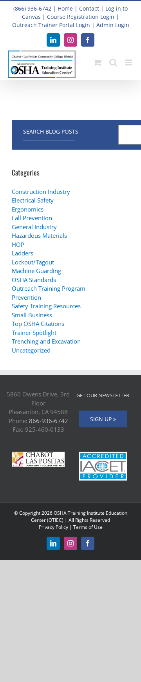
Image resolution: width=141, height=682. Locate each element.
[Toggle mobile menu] (129, 62)
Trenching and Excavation (46, 341)
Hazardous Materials (39, 235)
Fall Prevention (32, 218)
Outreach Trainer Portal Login (51, 25)
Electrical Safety (33, 200)
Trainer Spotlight (34, 332)
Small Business (32, 315)
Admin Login (112, 25)
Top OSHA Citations (38, 323)
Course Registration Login (80, 16)
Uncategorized (31, 350)
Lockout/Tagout (33, 262)
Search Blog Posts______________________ (50, 134)
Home (65, 8)
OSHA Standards (34, 280)
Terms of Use (88, 527)
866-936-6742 (48, 421)
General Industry (34, 227)
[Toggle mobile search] (113, 62)
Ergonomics (27, 209)
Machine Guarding (36, 271)
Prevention (26, 297)
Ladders (22, 253)
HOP (18, 244)
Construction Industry (41, 191)
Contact (89, 8)
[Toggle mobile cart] (97, 62)
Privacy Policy (53, 527)
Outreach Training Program (48, 288)
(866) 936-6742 (32, 8)
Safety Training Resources (46, 306)
